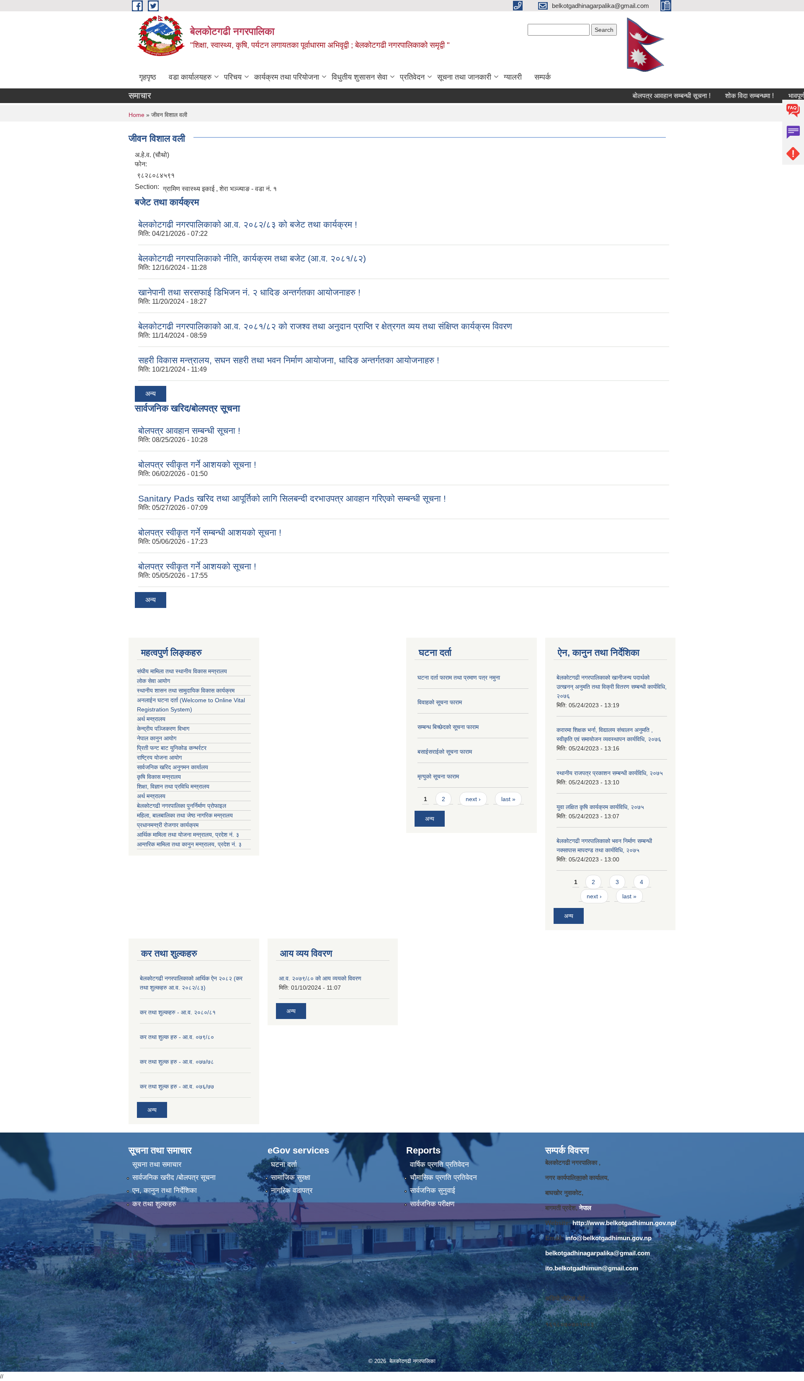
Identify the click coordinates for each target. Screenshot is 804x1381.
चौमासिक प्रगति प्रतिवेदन (443, 1178)
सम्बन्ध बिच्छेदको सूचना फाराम (448, 727)
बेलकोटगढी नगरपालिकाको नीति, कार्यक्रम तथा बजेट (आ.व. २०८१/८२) (252, 258)
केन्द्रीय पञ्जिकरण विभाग (163, 728)
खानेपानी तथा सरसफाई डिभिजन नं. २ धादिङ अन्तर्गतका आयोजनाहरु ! (249, 292)
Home (136, 114)
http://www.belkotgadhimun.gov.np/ (624, 1222)
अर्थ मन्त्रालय (151, 719)
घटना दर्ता (284, 1165)
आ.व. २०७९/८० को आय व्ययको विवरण (320, 978)
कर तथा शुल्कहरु (154, 1204)
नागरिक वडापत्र (291, 1191)
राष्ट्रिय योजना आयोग (159, 757)
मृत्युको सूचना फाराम (438, 776)
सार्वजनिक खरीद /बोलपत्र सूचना (174, 1178)
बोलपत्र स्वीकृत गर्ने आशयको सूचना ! (197, 464)
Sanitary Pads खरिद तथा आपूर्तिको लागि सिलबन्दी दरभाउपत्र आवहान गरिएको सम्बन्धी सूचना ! (292, 498)
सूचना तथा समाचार (156, 1165)
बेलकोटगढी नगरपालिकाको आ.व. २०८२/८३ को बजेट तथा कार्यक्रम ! (247, 224)
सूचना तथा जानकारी (464, 77)
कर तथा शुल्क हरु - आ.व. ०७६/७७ (177, 1086)
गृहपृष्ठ (147, 77)
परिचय (233, 77)
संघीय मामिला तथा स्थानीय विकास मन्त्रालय (182, 671)
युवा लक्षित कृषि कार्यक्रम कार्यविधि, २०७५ (600, 807)
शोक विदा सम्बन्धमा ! (723, 95)
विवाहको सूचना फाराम (439, 702)
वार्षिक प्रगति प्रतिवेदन (439, 1165)
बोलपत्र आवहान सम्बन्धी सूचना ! (646, 95)
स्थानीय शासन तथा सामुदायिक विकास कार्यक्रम (185, 690)
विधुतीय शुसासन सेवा (359, 77)
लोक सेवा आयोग (153, 681)
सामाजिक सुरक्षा (290, 1178)
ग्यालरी (513, 77)
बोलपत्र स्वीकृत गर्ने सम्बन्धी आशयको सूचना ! (209, 532)
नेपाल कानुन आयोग (156, 738)
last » (508, 799)
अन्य (150, 393)
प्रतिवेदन (412, 77)
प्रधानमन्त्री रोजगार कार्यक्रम (169, 825)
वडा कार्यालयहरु (190, 77)
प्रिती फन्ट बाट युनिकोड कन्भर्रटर (171, 748)
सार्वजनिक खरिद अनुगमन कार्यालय (173, 767)
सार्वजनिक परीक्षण (432, 1204)
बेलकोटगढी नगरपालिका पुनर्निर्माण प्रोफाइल (182, 805)
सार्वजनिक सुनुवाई (432, 1191)
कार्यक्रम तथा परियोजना (286, 77)
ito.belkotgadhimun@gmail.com (591, 1268)
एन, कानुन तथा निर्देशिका (164, 1191)
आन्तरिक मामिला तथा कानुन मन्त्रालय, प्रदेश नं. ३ (191, 844)
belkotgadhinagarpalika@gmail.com (597, 1253)
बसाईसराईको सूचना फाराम (444, 751)
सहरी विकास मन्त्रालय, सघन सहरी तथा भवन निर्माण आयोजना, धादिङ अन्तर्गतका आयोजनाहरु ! (288, 360)
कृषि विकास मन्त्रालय (160, 776)
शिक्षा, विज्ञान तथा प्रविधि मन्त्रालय (174, 786)
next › (473, 799)
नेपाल (585, 1207)
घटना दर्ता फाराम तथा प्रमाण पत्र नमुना (458, 677)
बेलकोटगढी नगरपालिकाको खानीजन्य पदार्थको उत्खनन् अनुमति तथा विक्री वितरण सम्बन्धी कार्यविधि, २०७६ (612, 686)
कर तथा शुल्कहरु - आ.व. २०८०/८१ (178, 1012)
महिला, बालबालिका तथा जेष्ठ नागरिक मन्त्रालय (186, 815)
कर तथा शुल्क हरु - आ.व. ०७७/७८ (177, 1061)
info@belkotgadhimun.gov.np (608, 1237)
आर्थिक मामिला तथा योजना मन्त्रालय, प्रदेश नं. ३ (188, 834)
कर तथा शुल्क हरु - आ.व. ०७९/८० (177, 1037)
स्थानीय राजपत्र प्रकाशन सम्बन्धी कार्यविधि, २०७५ (610, 773)
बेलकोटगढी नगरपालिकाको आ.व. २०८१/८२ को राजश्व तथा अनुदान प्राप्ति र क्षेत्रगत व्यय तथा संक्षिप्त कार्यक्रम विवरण (325, 326)
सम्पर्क (542, 77)
